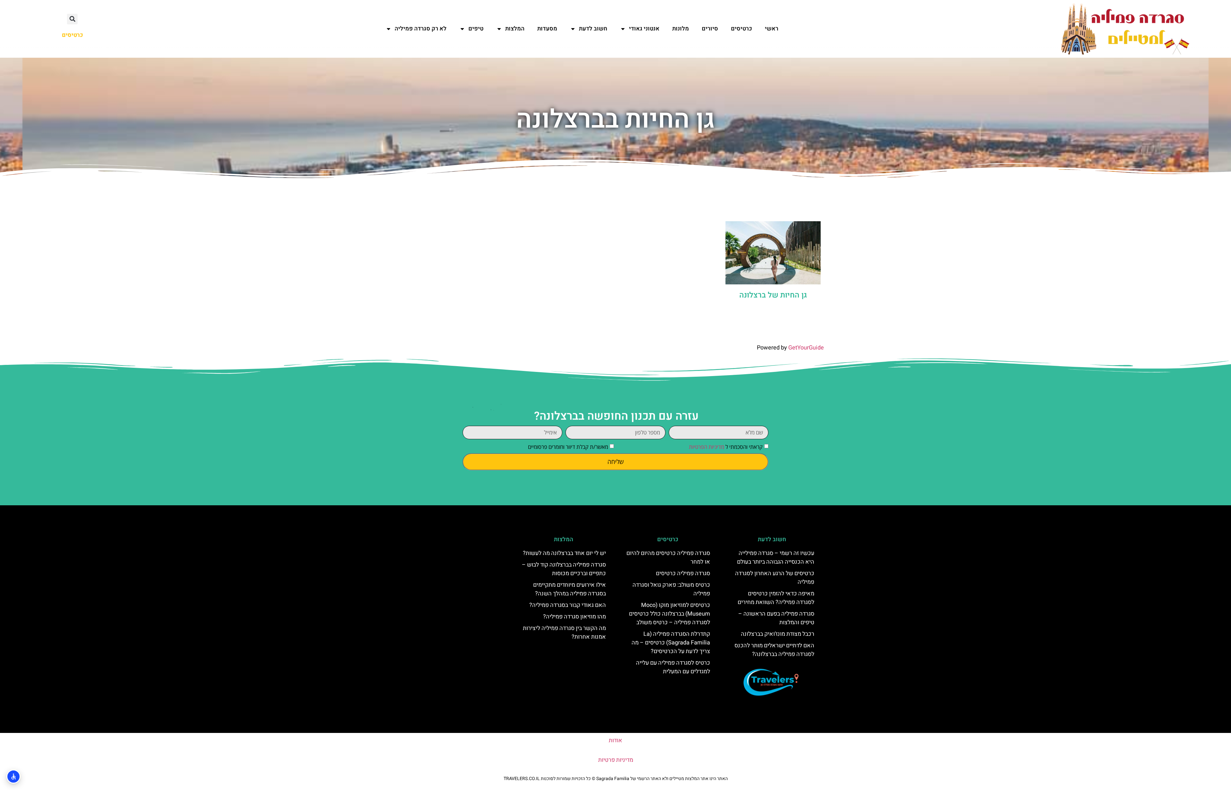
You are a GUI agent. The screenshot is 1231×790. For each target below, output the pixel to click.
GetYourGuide (806, 347)
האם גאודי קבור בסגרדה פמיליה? (567, 605)
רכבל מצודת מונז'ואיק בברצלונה (777, 634)
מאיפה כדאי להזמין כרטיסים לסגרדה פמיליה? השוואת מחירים (776, 598)
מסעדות (547, 28)
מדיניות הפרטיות (706, 446)
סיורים (710, 28)
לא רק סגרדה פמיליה (421, 28)
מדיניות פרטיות (615, 760)
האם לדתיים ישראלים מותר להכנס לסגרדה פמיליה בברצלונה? (774, 650)
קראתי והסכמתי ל (726, 446)
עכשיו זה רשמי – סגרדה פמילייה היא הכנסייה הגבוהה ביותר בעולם (775, 557)
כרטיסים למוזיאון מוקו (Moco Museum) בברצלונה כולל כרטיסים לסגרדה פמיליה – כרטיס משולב (669, 614)
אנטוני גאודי (644, 28)
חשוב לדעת (593, 28)
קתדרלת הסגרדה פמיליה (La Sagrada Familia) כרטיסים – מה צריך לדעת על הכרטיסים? (671, 643)
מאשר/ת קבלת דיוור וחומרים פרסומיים (568, 446)
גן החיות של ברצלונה (773, 295)
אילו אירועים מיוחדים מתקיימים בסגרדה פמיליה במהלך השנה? (569, 589)
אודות (615, 740)
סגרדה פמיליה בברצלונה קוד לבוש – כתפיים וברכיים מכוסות (564, 569)
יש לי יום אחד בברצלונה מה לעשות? (564, 553)
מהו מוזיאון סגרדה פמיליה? (574, 616)
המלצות (514, 28)
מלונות (680, 28)
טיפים (475, 28)
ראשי (771, 28)
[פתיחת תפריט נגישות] (13, 776)
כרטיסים (741, 28)
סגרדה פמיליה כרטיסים (683, 573)
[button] (72, 19)
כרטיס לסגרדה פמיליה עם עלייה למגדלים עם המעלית (673, 667)
